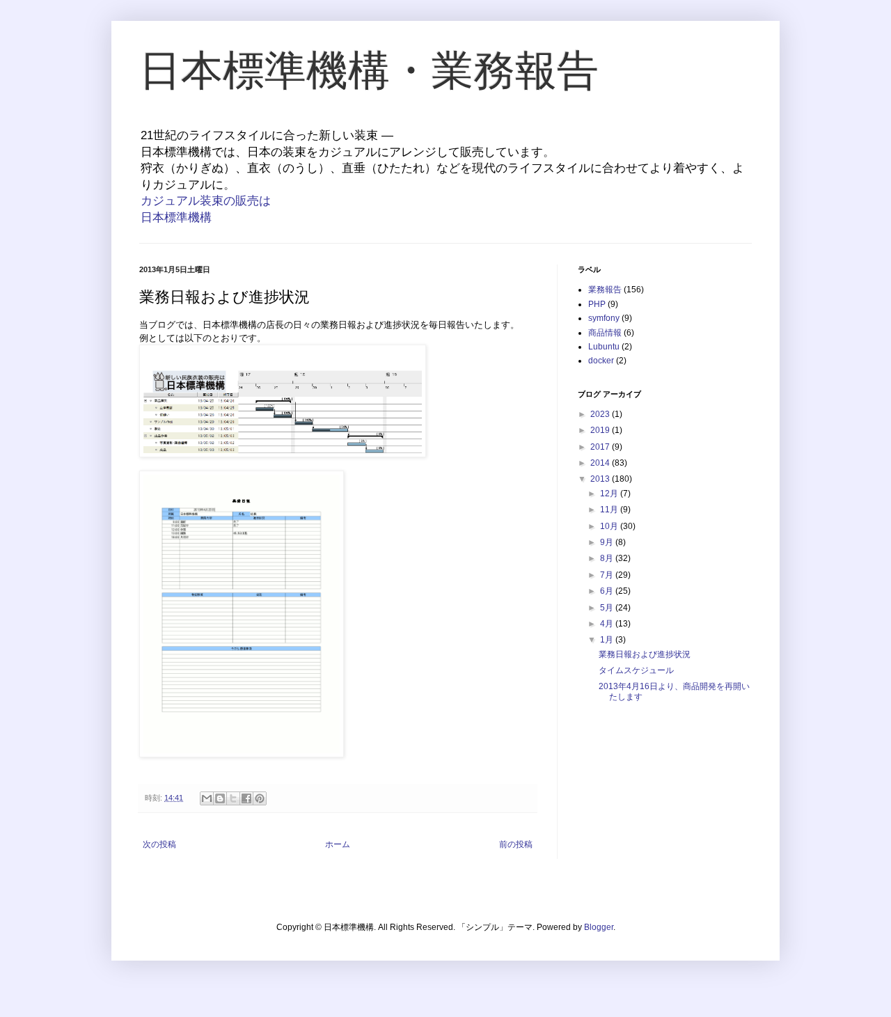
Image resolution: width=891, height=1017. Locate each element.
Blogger (598, 927)
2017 (601, 447)
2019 (601, 430)
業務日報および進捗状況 (645, 654)
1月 (607, 640)
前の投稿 (516, 844)
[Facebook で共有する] (246, 798)
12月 (610, 493)
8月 (607, 558)
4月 (607, 624)
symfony (604, 318)
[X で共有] (233, 798)
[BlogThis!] (220, 798)
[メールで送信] (207, 798)
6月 (607, 591)
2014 (601, 463)
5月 (607, 608)
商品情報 (605, 333)
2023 (601, 414)
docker (601, 360)
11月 (610, 509)
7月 (607, 575)
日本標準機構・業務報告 (369, 70)
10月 (610, 526)
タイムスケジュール (636, 670)
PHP (597, 304)
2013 (601, 479)
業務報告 (605, 289)
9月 (607, 542)
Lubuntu (604, 347)
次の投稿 (159, 844)
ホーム (337, 844)
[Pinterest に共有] (260, 798)
